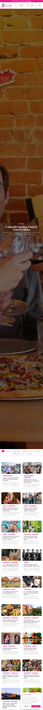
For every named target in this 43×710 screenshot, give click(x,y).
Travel (23, 453)
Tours (16, 5)
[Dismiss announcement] (41, 1)
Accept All (36, 706)
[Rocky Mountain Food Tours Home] (8, 5)
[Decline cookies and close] (40, 694)
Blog (37, 5)
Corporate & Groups (22, 5)
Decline (26, 706)
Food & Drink (25, 451)
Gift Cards (40, 5)
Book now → (29, 1)
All (3, 451)
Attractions (8, 451)
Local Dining (37, 451)
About (27, 5)
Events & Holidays (16, 451)
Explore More (32, 5)
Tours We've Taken (16, 453)
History (31, 451)
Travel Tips (29, 453)
